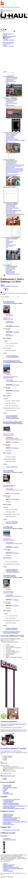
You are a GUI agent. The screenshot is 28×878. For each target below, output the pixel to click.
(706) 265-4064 (9, 437)
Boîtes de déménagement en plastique (14, 657)
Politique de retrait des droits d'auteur (11, 867)
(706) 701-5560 (9, 380)
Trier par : (3, 296)
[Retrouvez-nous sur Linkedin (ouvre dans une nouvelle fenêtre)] (4, 849)
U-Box (16, 132)
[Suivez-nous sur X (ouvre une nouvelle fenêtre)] (4, 850)
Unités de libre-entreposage (9, 807)
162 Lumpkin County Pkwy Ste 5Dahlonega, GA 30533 (10, 377)
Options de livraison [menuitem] (10, 136)
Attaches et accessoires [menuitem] (10, 83)
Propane (9, 265)
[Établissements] (5, 29)
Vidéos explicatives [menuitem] (9, 80)
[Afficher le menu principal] (2, 12)
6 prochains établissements (12, 632)
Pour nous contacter (7, 785)
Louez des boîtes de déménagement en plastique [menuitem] (15, 214)
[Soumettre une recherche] (14, 31)
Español (5, 779)
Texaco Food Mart (8, 470)
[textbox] (17, 639)
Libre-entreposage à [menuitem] (11, 163)
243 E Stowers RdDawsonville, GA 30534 (8, 539)
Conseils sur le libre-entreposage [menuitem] (12, 174)
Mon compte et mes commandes (10, 787)
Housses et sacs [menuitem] (9, 209)
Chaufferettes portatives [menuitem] (10, 271)
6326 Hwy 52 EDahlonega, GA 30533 (8, 318)
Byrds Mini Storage (8, 302)
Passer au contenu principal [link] (6, 10)
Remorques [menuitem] (5, 76)
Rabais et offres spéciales (8, 824)
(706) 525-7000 (9, 542)
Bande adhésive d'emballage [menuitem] (11, 211)
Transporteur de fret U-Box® (9, 839)
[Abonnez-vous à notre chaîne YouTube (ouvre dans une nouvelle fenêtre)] (4, 852)
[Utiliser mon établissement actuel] (10, 638)
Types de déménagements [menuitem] (11, 244)
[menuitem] (16, 100)
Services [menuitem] (7, 243)
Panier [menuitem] (6, 38)
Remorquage (5, 97)
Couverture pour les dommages (10, 819)
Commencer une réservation (11, 100)
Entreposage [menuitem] (5, 159)
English (5, 778)
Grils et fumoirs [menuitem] (9, 270)
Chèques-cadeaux (7, 823)
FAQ (4, 791)
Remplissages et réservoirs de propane (11, 820)
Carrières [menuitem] (5, 35)
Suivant (5, 632)
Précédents (5, 631)
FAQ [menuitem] (7, 82)
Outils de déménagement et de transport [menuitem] (13, 210)
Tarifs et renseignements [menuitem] (10, 135)
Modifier (2, 284)
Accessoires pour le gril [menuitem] (10, 269)
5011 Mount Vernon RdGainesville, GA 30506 (8, 592)
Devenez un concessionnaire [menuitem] (9, 36)
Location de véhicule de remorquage (11, 803)
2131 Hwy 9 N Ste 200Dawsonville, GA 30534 (8, 434)
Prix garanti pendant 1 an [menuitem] (8, 33)
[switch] (14, 289)
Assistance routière (7, 786)
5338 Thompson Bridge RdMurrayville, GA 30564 (9, 486)
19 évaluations (15, 599)
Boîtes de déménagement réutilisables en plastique (14, 808)
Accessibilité (6, 792)
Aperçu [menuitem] (7, 240)
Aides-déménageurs (16, 237)
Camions (8, 644)
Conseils (5, 790)
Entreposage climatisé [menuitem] (10, 167)
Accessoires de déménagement (12, 357)
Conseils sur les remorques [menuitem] (11, 81)
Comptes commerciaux (8, 814)
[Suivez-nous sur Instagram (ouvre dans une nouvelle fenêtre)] (4, 844)
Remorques (10, 76)
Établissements (8, 871)
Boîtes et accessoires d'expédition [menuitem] (12, 207)
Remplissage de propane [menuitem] (10, 267)
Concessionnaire (6, 838)
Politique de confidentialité (9, 864)
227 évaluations (15, 493)
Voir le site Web (9, 315)
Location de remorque (8, 802)
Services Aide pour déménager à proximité (13, 748)
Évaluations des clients (8, 793)
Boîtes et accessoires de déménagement (11, 817)
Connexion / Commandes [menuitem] (8, 40)
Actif (2, 9)
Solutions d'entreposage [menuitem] (10, 212)
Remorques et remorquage (11, 416)
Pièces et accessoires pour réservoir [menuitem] (12, 273)
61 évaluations (15, 442)
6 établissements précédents (14, 631)
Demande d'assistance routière (8, 775)
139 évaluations (15, 326)
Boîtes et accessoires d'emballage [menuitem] (9, 187)
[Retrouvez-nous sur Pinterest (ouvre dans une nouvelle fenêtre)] (4, 847)
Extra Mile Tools (8, 527)
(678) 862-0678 (9, 595)
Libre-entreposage (10, 646)
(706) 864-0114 (9, 321)
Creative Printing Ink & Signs (11, 361)
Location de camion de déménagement (11, 799)
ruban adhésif (15, 724)
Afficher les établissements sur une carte (9, 286)
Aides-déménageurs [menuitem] (7, 237)
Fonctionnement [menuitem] (9, 242)
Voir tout (6, 340)
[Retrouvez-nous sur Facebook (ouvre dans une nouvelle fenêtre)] (4, 842)
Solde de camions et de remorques (13, 647)
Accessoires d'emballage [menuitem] (10, 206)
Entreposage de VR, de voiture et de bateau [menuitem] (14, 168)
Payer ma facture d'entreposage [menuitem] (12, 172)
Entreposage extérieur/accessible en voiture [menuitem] (14, 171)
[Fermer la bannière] (1, 1)
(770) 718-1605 (9, 488)
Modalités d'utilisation (8, 866)
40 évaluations (15, 547)
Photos (8, 314)
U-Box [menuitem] (7, 132)
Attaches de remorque (10, 653)
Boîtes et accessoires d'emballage (11, 202)
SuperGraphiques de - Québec (11, 830)
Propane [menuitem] (5, 265)
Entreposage (11, 159)
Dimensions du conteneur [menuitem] (11, 142)
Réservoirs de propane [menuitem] (10, 272)
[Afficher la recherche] (4, 29)
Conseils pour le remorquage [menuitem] (11, 103)
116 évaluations (15, 384)
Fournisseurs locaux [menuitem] (10, 241)
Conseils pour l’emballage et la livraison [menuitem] (15, 140)
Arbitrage (5, 863)
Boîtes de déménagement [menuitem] (10, 205)
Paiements (5, 788)
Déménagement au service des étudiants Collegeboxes (15, 821)
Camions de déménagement (12, 355)
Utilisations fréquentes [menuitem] (10, 137)
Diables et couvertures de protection (11, 804)
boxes (10, 724)
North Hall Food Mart (9, 575)
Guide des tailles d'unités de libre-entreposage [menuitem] (15, 169)
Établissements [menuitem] (7, 37)
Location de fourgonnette (8, 800)
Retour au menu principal (12, 77)
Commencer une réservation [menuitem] (11, 78)
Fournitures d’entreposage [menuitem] (11, 175)
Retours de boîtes (9, 654)
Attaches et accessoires (8, 815)
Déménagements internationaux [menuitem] (12, 138)
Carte (7, 289)
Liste (7, 288)
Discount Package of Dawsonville (12, 422)
